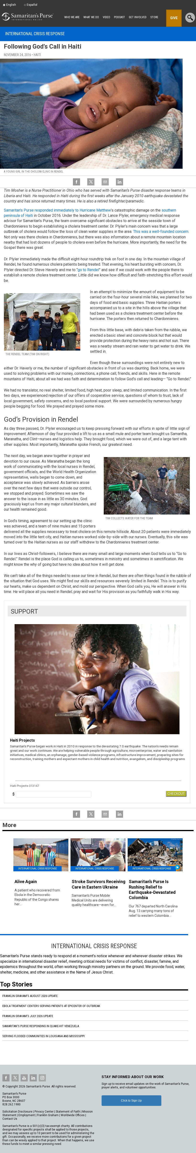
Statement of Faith (68, 1111)
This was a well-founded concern (160, 231)
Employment (26, 1115)
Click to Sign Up (131, 1100)
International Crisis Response (35, 33)
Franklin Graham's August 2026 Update (30, 996)
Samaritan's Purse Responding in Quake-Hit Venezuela (40, 1026)
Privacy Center (44, 1111)
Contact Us (9, 1118)
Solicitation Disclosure (17, 1111)
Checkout (176, 793)
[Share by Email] (105, 185)
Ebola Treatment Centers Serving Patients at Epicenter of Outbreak (51, 1006)
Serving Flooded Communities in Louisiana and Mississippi (43, 1036)
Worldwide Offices (73, 1115)
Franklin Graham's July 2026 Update (27, 1016)
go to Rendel (88, 270)
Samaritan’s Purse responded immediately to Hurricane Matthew (57, 210)
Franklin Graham (48, 1115)
